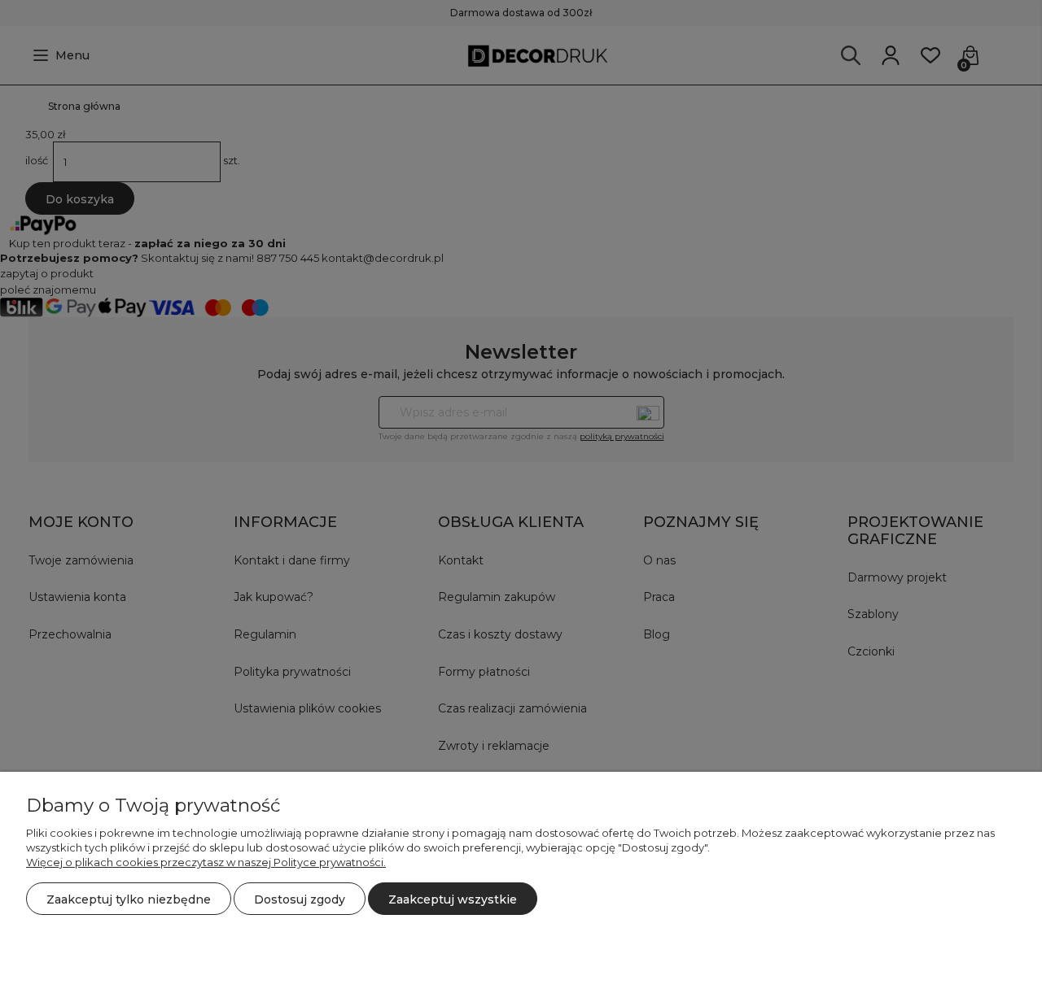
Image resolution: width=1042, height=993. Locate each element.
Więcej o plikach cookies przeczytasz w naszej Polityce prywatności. (206, 862)
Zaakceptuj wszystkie (452, 899)
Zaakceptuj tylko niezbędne (128, 899)
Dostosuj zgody (299, 899)
